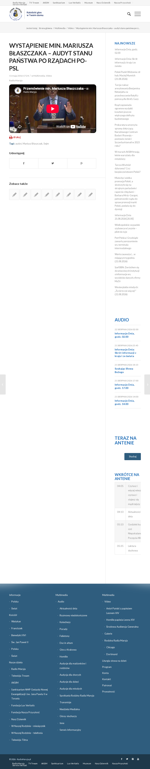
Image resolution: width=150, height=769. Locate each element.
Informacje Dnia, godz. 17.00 (124, 386)
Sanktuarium (59, 2)
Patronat (107, 685)
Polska (14, 601)
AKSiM (46, 2)
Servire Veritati (20, 4)
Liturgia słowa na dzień (114, 660)
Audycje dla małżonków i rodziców (73, 666)
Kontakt (106, 679)
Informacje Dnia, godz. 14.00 (124, 402)
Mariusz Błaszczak (32, 143)
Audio (122, 319)
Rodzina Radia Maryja (116, 640)
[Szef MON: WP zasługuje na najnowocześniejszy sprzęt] (79, 194)
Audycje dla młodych (71, 688)
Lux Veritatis (75, 2)
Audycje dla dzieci (69, 681)
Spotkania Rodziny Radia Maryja (77, 695)
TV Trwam (34, 2)
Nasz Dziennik (103, 2)
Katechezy (65, 622)
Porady (64, 629)
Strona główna (45, 28)
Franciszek (16, 628)
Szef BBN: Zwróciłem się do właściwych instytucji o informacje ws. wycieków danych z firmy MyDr (127, 274)
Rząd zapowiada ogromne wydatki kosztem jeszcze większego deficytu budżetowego (124, 112)
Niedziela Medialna (70, 709)
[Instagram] (132, 759)
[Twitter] (127, 759)
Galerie (108, 633)
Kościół (13, 615)
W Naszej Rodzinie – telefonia (27, 732)
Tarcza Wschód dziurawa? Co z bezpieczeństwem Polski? (128, 168)
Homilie (64, 656)
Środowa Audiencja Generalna (122, 626)
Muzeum (89, 2)
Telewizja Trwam (20, 675)
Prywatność (108, 691)
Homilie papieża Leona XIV (120, 619)
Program (107, 666)
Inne (62, 723)
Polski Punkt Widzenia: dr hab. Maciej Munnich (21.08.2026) (127, 75)
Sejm (46, 143)
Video (71, 28)
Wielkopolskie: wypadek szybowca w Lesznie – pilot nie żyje (127, 228)
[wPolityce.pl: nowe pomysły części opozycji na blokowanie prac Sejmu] (58, 194)
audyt (18, 143)
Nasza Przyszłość (122, 2)
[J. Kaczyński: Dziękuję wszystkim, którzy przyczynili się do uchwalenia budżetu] (68, 194)
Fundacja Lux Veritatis (23, 705)
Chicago (110, 647)
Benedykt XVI (18, 635)
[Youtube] (138, 759)
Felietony (65, 636)
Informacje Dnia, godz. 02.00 (124, 335)
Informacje (14, 595)
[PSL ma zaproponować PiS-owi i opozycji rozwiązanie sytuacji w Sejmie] (90, 194)
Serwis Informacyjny (70, 729)
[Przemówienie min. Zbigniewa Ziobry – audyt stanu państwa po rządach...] (3, 384)
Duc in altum (66, 642)
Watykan (16, 621)
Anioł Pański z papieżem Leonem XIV (119, 610)
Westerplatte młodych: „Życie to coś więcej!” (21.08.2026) (126, 291)
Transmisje (65, 702)
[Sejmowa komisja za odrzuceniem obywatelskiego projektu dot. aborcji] (47, 194)
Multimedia (60, 28)
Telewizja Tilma (19, 739)
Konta (105, 673)
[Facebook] (121, 759)
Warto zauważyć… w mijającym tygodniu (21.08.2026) (125, 258)
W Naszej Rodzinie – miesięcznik (28, 726)
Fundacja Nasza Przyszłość (25, 712)
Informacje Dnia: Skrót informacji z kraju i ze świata (126, 62)
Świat (14, 608)
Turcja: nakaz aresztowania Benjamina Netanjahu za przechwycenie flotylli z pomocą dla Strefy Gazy (127, 91)
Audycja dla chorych (70, 674)
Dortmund (111, 654)
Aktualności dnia (68, 608)
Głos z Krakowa (68, 649)
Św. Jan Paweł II (19, 642)
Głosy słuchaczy (68, 716)
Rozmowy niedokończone (73, 615)
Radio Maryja (18, 668)
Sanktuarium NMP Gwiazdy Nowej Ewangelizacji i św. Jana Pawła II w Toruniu (29, 694)
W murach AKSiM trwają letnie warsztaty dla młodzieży (127, 155)
